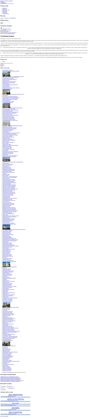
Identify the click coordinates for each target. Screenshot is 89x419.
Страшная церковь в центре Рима (9, 108)
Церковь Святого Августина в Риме (9, 208)
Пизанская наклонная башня (8, 313)
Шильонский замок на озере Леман (9, 156)
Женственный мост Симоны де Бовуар (10, 198)
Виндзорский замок (6, 100)
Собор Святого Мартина (7, 255)
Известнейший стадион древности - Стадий (11, 215)
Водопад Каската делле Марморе (9, 189)
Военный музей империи (7, 190)
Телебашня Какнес (6, 358)
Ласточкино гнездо (6, 309)
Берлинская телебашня (7, 146)
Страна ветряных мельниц (8, 340)
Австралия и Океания (6, 28)
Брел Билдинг (5, 154)
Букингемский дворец (7, 233)
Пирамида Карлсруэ (6, 259)
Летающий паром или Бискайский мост (10, 297)
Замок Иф (5, 267)
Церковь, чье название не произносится (10, 337)
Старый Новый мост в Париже (8, 101)
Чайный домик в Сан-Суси (8, 256)
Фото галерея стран (5, 9)
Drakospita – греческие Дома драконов (10, 332)
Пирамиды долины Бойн (7, 298)
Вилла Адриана (6, 141)
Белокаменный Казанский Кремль (16, 125)
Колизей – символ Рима (7, 369)
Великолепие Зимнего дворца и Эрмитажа (17, 229)
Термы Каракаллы (6, 308)
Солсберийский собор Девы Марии (9, 238)
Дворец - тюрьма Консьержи (8, 260)
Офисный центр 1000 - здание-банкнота (10, 155)
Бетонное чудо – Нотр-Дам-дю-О (9, 281)
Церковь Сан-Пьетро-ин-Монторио (9, 209)
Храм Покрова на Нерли (7, 242)
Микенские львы (6, 282)
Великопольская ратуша (7, 357)
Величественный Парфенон (8, 356)
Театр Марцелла (6, 131)
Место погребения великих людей (16, 107)
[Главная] (2, 1)
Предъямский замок (6, 86)
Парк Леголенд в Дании (7, 147)
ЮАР (3, 388)
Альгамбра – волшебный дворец (9, 334)
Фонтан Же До (5, 293)
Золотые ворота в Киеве (7, 287)
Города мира (4, 11)
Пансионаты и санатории (14, 379)
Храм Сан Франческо (7, 367)
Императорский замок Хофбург (8, 118)
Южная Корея (10, 388)
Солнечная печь (6, 166)
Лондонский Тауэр (6, 362)
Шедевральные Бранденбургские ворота (10, 188)
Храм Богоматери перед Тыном (8, 204)
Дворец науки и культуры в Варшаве (9, 177)
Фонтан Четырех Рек (7, 232)
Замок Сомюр (5, 365)
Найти (1, 22)
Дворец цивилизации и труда (8, 323)
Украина (9, 386)
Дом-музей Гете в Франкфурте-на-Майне (10, 134)
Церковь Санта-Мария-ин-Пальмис (9, 278)
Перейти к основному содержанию (6, 0)
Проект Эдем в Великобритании (9, 179)
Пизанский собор (6, 217)
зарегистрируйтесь (10, 372)
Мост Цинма (5, 322)
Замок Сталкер (5, 143)
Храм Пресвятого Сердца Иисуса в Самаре (10, 245)
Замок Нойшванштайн (7, 339)
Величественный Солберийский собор (17, 94)
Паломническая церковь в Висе (8, 244)
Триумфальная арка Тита (7, 199)
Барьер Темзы (5, 290)
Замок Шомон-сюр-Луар (7, 325)
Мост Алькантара (6, 178)
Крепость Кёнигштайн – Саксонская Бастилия (11, 132)
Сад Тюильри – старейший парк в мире (10, 336)
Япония (3, 389)
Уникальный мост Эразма (7, 283)
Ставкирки (5, 310)
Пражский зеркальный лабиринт (9, 218)
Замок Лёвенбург (6, 83)
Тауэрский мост (6, 201)
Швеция (1, 65)
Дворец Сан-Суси (6, 221)
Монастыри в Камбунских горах (9, 292)
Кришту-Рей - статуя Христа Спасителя (10, 96)
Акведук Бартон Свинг (7, 148)
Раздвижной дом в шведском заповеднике (10, 151)
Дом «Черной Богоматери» (8, 311)
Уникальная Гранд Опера (7, 220)
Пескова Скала (12, 345)
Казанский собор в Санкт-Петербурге (10, 240)
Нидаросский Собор (6, 349)
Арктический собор (6, 348)
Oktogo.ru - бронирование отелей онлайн (15, 394)
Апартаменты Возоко (7, 335)
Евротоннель (5, 291)
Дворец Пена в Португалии (8, 116)
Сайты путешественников (15, 378)
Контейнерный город (7, 167)
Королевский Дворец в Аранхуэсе (9, 207)
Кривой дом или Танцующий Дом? (9, 81)
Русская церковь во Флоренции (8, 142)
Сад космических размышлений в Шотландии (11, 97)
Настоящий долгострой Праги (8, 270)
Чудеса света (4, 10)
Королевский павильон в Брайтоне (9, 185)
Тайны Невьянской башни (8, 237)
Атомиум (5, 173)
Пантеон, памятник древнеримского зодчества (11, 331)
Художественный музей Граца (8, 203)
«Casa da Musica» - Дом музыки (8, 149)
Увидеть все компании (4, 416)
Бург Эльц (5, 257)
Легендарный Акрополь (7, 212)
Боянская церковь (6, 350)
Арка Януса (5, 276)
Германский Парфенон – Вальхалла (9, 184)
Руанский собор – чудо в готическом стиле (10, 77)
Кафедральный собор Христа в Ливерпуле (10, 145)
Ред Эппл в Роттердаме (7, 165)
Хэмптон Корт (5, 241)
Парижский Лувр (6, 235)
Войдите (4, 372)
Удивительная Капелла (7, 368)
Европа (5, 31)
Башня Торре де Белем (7, 301)
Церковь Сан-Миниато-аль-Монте (9, 140)
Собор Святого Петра (7, 370)
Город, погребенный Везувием (8, 213)
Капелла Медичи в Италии (8, 102)
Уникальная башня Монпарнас (8, 181)
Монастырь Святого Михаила (8, 326)
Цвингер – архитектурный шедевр (9, 186)
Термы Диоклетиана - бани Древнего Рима (10, 109)
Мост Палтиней (6, 175)
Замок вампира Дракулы (7, 88)
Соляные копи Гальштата (7, 258)
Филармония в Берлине (7, 130)
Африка (8, 30)
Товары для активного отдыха (17, 380)
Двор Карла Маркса (6, 269)
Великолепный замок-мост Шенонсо (9, 216)
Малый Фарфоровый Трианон (8, 219)
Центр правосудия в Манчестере (9, 172)
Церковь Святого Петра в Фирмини (9, 261)
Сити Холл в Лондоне (7, 202)
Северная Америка (11, 32)
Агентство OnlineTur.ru (15, 407)
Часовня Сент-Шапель (7, 268)
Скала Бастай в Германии (7, 135)
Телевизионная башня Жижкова (9, 170)
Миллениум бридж (6, 206)
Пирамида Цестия (13, 266)
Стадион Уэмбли (6, 85)
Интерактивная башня (7, 236)
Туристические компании (14, 381)
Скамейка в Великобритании (8, 78)
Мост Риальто (5, 324)
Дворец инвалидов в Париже (8, 234)
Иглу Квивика (5, 150)
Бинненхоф (5, 363)
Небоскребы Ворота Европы (8, 152)
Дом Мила (5, 279)
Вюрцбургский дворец (7, 205)
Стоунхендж (5, 346)
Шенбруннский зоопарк (7, 126)
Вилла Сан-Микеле (6, 174)
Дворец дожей (5, 296)
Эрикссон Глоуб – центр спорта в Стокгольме (11, 87)
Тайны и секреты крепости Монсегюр (10, 79)
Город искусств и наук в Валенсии (9, 320)
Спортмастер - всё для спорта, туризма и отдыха (15, 398)
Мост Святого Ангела (7, 251)
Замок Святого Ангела (7, 254)
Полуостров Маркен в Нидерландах (9, 133)
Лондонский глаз (6, 80)
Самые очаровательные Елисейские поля (10, 84)
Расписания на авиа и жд (14, 377)
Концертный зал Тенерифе (8, 153)
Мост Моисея (5, 95)
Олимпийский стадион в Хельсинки (9, 211)
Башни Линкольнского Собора (8, 289)
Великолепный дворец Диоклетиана (9, 128)
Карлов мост (5, 316)
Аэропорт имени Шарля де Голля (9, 119)
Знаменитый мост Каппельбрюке (9, 82)
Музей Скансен (6, 359)
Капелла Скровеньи (6, 252)
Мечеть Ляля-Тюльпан (7, 168)
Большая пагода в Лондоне (8, 319)
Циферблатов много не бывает (8, 314)
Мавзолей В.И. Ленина (7, 231)
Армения (3, 386)
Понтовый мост (6, 288)
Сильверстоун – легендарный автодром (10, 176)
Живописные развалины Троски (9, 169)
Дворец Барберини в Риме (8, 110)
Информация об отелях (14, 376)
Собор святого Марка (7, 285)
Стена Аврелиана (6, 253)
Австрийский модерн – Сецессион (9, 180)
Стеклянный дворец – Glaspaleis (9, 187)
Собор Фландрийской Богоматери (9, 200)
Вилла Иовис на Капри (7, 171)
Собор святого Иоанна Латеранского (9, 182)
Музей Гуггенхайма (6, 315)
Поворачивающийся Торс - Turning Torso (10, 210)
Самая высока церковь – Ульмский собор (10, 120)
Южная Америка (10, 33)
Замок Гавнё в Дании (7, 144)
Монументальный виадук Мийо (9, 338)
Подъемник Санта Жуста (7, 300)
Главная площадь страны (7, 312)
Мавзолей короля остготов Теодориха (10, 286)
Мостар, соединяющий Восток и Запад (17, 76)
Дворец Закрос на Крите (7, 243)
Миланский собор (6, 366)
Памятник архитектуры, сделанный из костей (11, 361)
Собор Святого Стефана (7, 360)
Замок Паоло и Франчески (8, 295)
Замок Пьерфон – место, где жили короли (10, 98)
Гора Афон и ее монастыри (8, 299)
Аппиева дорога (6, 280)
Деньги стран (4, 12)
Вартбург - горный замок (7, 321)
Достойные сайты (5, 13)
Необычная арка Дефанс (7, 284)
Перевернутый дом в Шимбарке (9, 294)
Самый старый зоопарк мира (8, 129)
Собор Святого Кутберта (14, 307)
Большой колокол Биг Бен (7, 317)
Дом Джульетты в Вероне (7, 230)
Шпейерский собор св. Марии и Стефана (10, 239)
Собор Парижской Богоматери (8, 364)
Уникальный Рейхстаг (7, 183)
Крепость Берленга (6, 277)
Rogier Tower (5, 347)
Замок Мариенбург (6, 197)
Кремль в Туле (5, 333)
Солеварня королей (6, 196)
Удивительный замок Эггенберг (9, 117)
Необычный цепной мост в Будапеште (10, 127)
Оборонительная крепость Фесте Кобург (10, 99)
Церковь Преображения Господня (9, 318)
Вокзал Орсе (5, 214)
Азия (4, 29)
